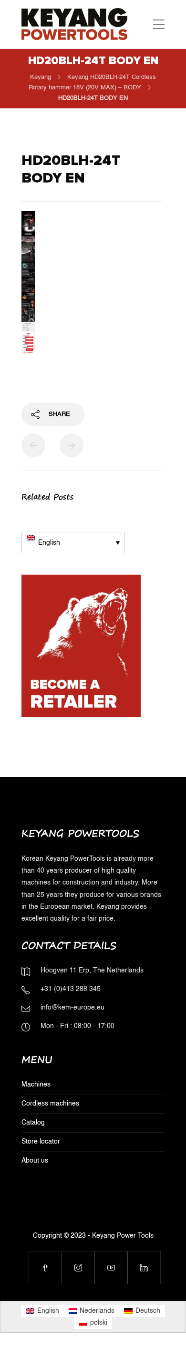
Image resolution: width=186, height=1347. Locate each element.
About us (34, 1160)
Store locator (40, 1141)
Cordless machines (50, 1103)
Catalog (33, 1122)
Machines (36, 1084)
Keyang (40, 77)
